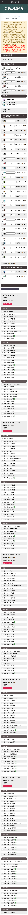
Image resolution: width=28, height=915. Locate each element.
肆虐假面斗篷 (10, 548)
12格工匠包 (10, 617)
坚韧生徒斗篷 (10, 519)
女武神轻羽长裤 (11, 830)
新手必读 (8, 16)
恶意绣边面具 (10, 367)
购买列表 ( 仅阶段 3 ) (7, 563)
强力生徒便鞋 (10, 495)
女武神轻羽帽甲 (11, 874)
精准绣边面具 (10, 375)
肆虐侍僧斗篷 (10, 670)
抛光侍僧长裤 (10, 632)
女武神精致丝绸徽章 (10, 105)
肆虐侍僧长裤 (10, 668)
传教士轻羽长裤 (11, 842)
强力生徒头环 (10, 507)
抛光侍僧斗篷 (10, 637)
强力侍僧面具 (10, 641)
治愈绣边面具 (10, 372)
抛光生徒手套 (10, 502)
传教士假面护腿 (11, 895)
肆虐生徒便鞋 (10, 533)
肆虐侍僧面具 (10, 673)
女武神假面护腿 (11, 898)
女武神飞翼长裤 (11, 759)
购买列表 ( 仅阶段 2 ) (7, 431)
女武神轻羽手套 (11, 879)
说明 (3, 16)
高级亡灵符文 (10, 739)
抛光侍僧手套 (10, 627)
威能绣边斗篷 (10, 411)
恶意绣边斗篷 (10, 409)
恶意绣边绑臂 (10, 338)
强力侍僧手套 (10, 629)
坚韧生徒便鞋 (10, 497)
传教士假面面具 (11, 900)
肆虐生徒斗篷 (10, 546)
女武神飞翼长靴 (11, 756)
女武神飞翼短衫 (11, 768)
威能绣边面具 (10, 370)
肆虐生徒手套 (10, 475)
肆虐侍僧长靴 (10, 658)
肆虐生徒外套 (10, 536)
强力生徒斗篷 (10, 514)
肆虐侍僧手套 (10, 666)
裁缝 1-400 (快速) (6, 18)
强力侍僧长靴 (10, 622)
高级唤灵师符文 (11, 730)
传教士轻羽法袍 (11, 850)
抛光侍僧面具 (10, 644)
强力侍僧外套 (10, 624)
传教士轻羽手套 (11, 847)
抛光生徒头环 (10, 509)
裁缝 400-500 (14, 18)
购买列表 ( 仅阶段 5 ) (7, 785)
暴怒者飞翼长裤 (11, 761)
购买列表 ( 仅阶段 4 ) (7, 688)
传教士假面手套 (11, 903)
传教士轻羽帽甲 (11, 845)
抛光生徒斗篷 (10, 517)
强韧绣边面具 (10, 377)
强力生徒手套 (10, 499)
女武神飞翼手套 (11, 766)
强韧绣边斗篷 (10, 413)
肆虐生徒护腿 (10, 541)
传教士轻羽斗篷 (11, 852)
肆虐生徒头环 (10, 478)
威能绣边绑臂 (10, 333)
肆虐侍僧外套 (10, 663)
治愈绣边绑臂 (10, 365)
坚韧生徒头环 (10, 512)
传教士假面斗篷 (11, 905)
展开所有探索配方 (5, 289)
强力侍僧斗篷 (10, 639)
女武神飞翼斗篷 (11, 771)
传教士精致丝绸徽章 (10, 102)
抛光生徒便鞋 (10, 492)
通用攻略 (14, 16)
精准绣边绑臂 (10, 360)
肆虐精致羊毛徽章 (9, 100)
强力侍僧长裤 (10, 634)
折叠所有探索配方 (14, 289)
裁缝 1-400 (20, 16)
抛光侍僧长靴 (10, 619)
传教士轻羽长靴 (11, 840)
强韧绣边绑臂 (10, 362)
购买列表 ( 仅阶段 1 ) (7, 303)
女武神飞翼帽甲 (11, 764)
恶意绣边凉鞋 (10, 336)
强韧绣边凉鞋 (10, 358)
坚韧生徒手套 (10, 504)
